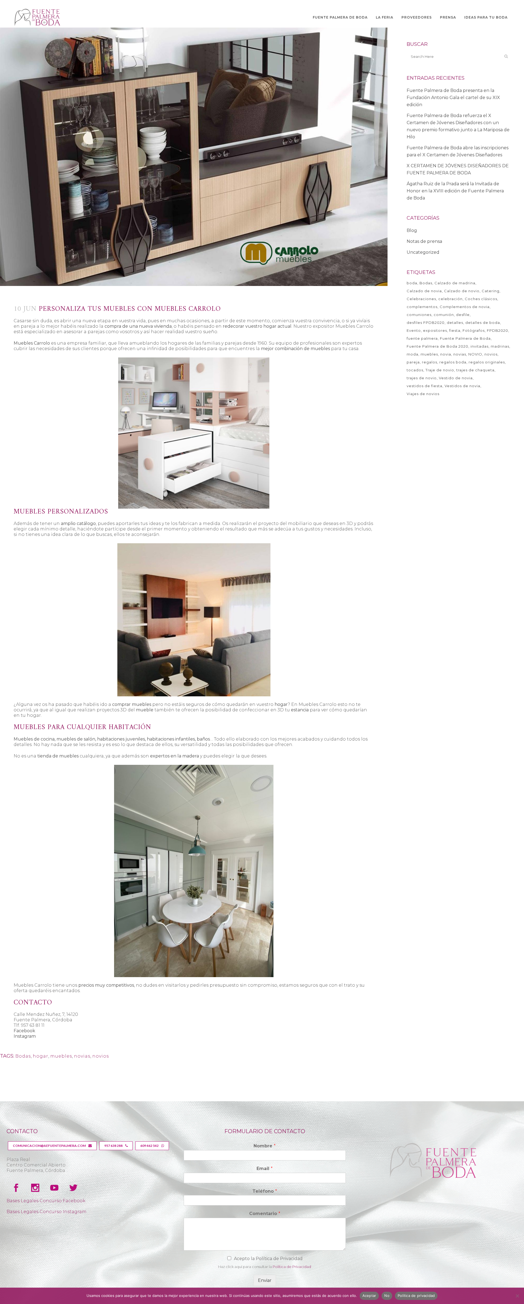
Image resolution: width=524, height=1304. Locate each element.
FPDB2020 (497, 330)
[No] (517, 1296)
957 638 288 (113, 1146)
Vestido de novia (456, 378)
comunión (444, 314)
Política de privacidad (416, 1295)
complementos (422, 307)
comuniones (419, 314)
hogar (40, 1056)
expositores (435, 330)
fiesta (454, 330)
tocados (415, 370)
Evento (414, 330)
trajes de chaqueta (475, 370)
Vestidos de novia (462, 386)
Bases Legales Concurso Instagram (47, 1211)
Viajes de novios (423, 394)
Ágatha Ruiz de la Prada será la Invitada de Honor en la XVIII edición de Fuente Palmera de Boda (455, 191)
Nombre (265, 1145)
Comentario (264, 1213)
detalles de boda (482, 322)
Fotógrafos (474, 330)
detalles (455, 322)
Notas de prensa (424, 241)
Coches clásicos (481, 299)
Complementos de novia (465, 307)
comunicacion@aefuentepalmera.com (49, 1146)
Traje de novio (439, 370)
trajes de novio (422, 378)
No (386, 1295)
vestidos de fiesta (424, 386)
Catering (490, 291)
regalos (429, 362)
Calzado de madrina (454, 283)
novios (100, 1056)
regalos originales (487, 362)
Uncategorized (423, 252)
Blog (412, 230)
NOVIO (475, 354)
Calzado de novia (424, 291)
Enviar (265, 1280)
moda (412, 354)
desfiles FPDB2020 (426, 322)
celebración (450, 299)
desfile (463, 314)
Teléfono (264, 1191)
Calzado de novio (462, 291)
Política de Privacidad (292, 1266)
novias (82, 1056)
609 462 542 (149, 1146)
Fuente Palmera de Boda (465, 338)
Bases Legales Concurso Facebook (46, 1200)
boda (412, 283)
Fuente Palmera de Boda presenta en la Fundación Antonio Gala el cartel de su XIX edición (453, 97)
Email (265, 1168)
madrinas (500, 346)
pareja (413, 362)
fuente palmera (422, 338)
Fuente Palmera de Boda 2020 (437, 346)
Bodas (23, 1056)
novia (445, 354)
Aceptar (369, 1295)
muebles (61, 1056)
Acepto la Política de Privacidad (268, 1258)
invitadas (480, 346)
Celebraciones (421, 299)
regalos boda (452, 362)
